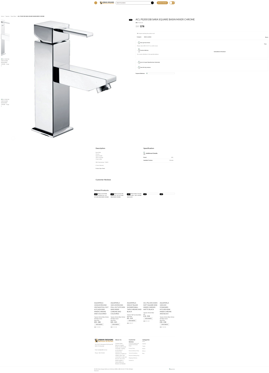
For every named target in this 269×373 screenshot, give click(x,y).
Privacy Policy (132, 348)
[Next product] (267, 16)
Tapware (7, 16)
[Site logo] (107, 2)
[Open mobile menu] (96, 2)
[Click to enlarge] (13, 138)
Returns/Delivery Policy (134, 350)
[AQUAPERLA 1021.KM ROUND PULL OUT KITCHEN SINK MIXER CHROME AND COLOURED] (118, 245)
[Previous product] (264, 16)
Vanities (144, 343)
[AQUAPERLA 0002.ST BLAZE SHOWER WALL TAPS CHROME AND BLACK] (134, 245)
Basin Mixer (13, 16)
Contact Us (131, 360)
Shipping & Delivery (133, 358)
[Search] (152, 2)
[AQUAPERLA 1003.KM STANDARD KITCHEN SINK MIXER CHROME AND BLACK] (167, 245)
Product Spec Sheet (100, 168)
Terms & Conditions (133, 353)
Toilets (143, 346)
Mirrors (144, 351)
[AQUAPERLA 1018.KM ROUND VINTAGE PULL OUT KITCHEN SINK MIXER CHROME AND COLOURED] (101, 245)
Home (2, 16)
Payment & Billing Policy (134, 355)
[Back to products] (265, 16)
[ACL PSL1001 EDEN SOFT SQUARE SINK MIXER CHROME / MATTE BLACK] (150, 245)
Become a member (162, 2)
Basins (143, 348)
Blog (143, 353)
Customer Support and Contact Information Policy (134, 345)
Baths (143, 341)
